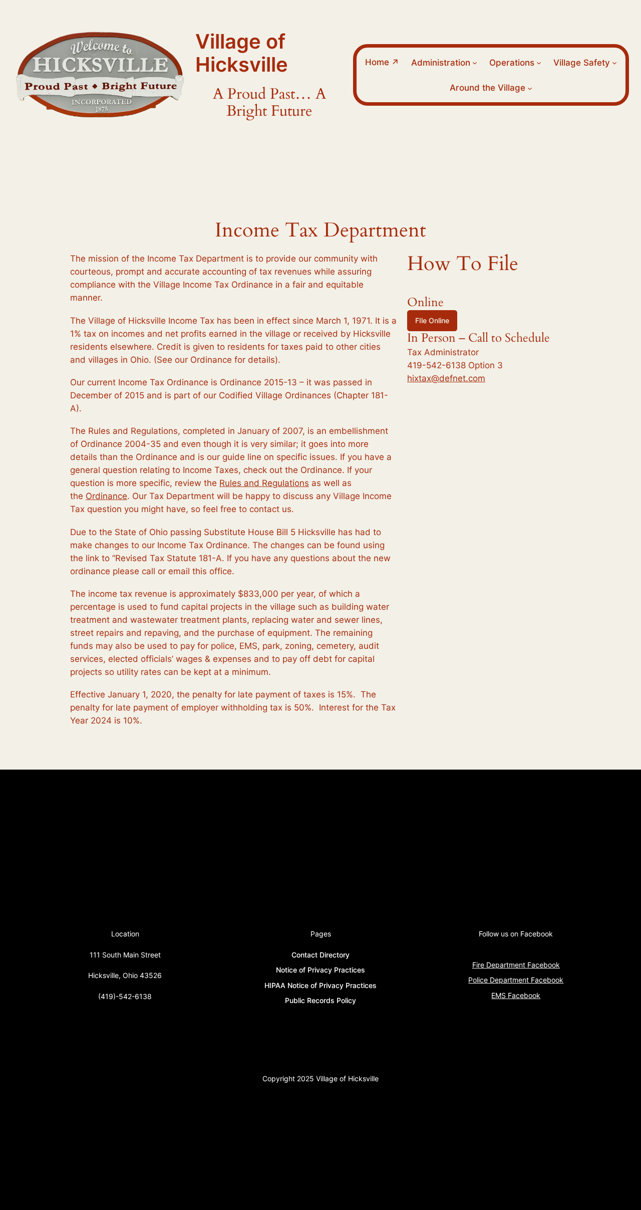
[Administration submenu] (474, 62)
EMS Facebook (515, 995)
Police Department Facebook (515, 980)
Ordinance (106, 496)
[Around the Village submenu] (529, 87)
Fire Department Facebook (516, 964)
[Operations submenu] (538, 62)
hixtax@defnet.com (446, 378)
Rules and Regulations (264, 483)
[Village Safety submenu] (614, 62)
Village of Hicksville (241, 53)
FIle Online (432, 320)
